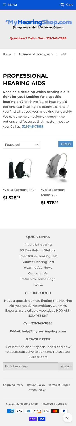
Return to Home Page (38, 279)
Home (7, 54)
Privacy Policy (36, 389)
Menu (12, 5)
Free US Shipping (38, 245)
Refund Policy (36, 384)
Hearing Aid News (38, 267)
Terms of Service (59, 384)
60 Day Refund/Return (38, 250)
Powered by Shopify (54, 403)
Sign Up (66, 366)
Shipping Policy (13, 384)
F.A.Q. (38, 285)
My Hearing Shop (26, 403)
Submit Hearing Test (38, 262)
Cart (69, 5)
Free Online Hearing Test (38, 256)
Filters (66, 144)
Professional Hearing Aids (36, 54)
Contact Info (38, 273)
